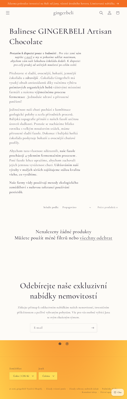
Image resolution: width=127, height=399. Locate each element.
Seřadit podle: (51, 207)
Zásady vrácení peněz (56, 389)
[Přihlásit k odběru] (93, 328)
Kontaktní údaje (89, 392)
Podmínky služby (110, 389)
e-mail (28, 57)
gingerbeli (21, 389)
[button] (8, 13)
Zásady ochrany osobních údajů (84, 389)
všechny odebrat (96, 238)
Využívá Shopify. (35, 389)
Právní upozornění (109, 392)
